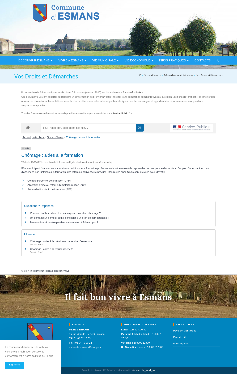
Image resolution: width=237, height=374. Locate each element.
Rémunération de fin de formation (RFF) (49, 189)
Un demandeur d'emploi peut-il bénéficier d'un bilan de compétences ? (69, 217)
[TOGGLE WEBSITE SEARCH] (217, 60)
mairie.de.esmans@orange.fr (85, 347)
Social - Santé (55, 137)
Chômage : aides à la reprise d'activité (51, 248)
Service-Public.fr (132, 92)
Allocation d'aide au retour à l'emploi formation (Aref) (56, 184)
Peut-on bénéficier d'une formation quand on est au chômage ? (65, 213)
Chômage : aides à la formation (83, 137)
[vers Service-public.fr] (191, 128)
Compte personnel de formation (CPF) (49, 180)
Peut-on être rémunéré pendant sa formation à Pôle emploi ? (64, 222)
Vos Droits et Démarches (210, 75)
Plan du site (180, 337)
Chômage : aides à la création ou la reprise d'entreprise (61, 241)
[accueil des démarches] (28, 127)
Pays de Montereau (184, 330)
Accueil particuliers (34, 137)
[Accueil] (140, 75)
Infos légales (180, 343)
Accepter (14, 365)
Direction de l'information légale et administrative (46, 271)
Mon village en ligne (145, 370)
